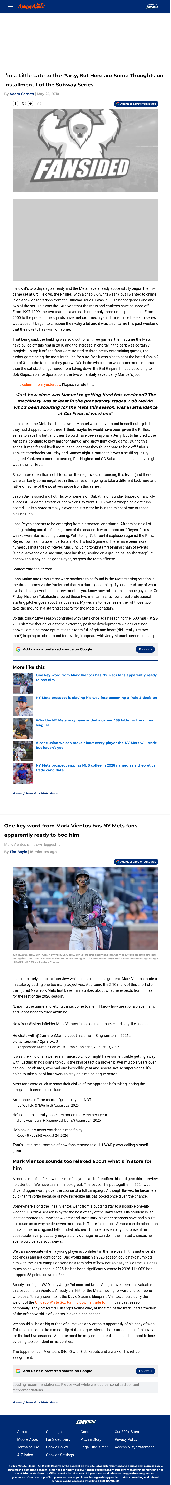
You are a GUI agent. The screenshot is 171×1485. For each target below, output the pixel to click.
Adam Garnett (22, 94)
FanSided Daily (58, 1439)
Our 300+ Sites (127, 1431)
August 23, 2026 (106, 1047)
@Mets (35, 1024)
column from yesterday (41, 384)
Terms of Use (28, 1447)
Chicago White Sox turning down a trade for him (74, 1302)
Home (17, 793)
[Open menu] (10, 6)
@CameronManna (51, 1035)
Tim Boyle (18, 852)
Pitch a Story (90, 1439)
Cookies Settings (60, 1455)
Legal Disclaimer (94, 1447)
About (22, 1431)
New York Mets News (42, 793)
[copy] (38, 103)
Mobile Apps (27, 1439)
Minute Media (26, 1465)
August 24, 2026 (88, 1120)
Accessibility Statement (134, 1447)
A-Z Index (25, 1455)
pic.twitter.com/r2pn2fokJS (35, 1041)
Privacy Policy (126, 1439)
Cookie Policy (57, 1447)
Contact (87, 1431)
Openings (54, 1431)
